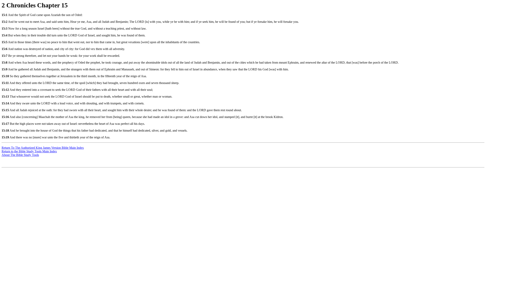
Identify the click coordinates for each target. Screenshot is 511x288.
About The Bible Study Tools (20, 155)
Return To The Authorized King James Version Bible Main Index (43, 147)
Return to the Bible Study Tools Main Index (29, 151)
